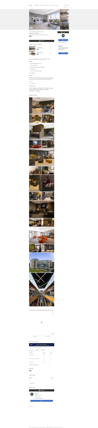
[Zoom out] (53, 314)
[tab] (31, 350)
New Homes (41, 5)
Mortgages (56, 5)
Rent (45, 5)
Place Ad (65, 5)
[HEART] (68, 7)
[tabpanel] (41, 358)
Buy (34, 5)
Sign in (68, 5)
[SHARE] (66, 7)
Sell (49, 5)
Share (47, 5)
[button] (49, 19)
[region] (41, 323)
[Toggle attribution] (53, 333)
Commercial (52, 5)
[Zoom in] (53, 312)
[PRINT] (64, 7)
